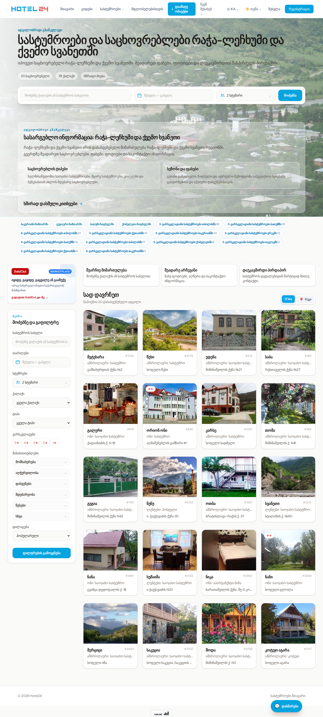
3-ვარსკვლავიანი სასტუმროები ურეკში (252, 233)
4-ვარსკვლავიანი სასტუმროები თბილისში (51, 233)
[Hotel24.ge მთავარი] (29, 9)
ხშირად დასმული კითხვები (53, 203)
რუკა (308, 299)
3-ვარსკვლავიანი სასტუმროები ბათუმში (256, 224)
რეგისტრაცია (299, 9)
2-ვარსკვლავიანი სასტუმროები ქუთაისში (49, 251)
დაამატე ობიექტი (179, 8)
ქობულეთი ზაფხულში (136, 224)
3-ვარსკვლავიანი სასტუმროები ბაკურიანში (186, 233)
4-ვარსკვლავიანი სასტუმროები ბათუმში (49, 242)
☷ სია (288, 299)
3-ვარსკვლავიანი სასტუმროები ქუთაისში (118, 233)
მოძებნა (290, 95)
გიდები (86, 9)
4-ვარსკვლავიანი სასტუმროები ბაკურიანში (116, 251)
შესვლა (274, 9)
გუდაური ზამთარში (69, 224)
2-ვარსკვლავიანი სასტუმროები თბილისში (115, 242)
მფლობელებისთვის (147, 9)
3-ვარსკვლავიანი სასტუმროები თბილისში (189, 224)
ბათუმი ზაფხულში (102, 224)
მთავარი (67, 9)
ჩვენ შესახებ (206, 9)
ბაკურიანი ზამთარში (34, 224)
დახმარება (286, 706)
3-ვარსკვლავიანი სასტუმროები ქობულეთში (183, 242)
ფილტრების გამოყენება (42, 553)
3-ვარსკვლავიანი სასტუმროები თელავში (251, 242)
